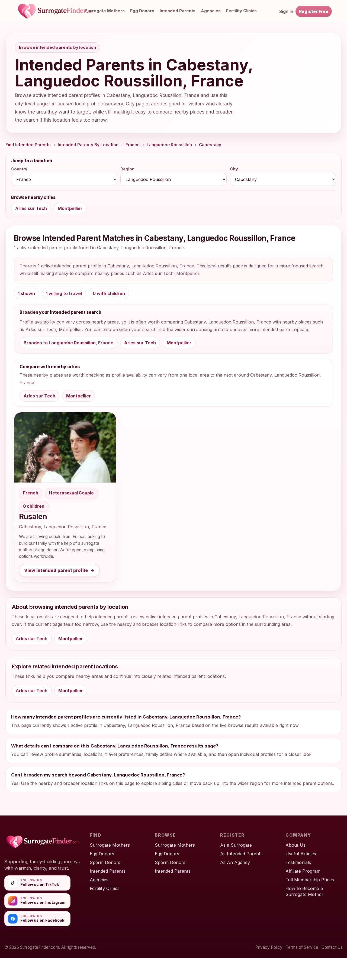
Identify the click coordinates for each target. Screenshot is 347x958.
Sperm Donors (105, 862)
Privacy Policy (268, 947)
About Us (295, 845)
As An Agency (235, 862)
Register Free (313, 11)
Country (19, 169)
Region (127, 169)
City (234, 169)
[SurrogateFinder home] (61, 11)
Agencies (211, 10)
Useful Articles (300, 853)
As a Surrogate (236, 845)
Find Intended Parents (28, 144)
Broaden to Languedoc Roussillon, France (68, 342)
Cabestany (210, 144)
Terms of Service (302, 947)
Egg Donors (142, 10)
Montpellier (70, 208)
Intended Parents (177, 10)
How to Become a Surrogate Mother (304, 891)
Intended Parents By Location (88, 144)
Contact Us (332, 947)
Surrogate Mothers (105, 10)
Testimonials (298, 862)
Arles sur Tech (31, 208)
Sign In (286, 11)
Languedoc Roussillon (169, 144)
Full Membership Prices (309, 879)
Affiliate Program (302, 871)
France (133, 144)
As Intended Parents (241, 853)
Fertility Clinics (105, 888)
